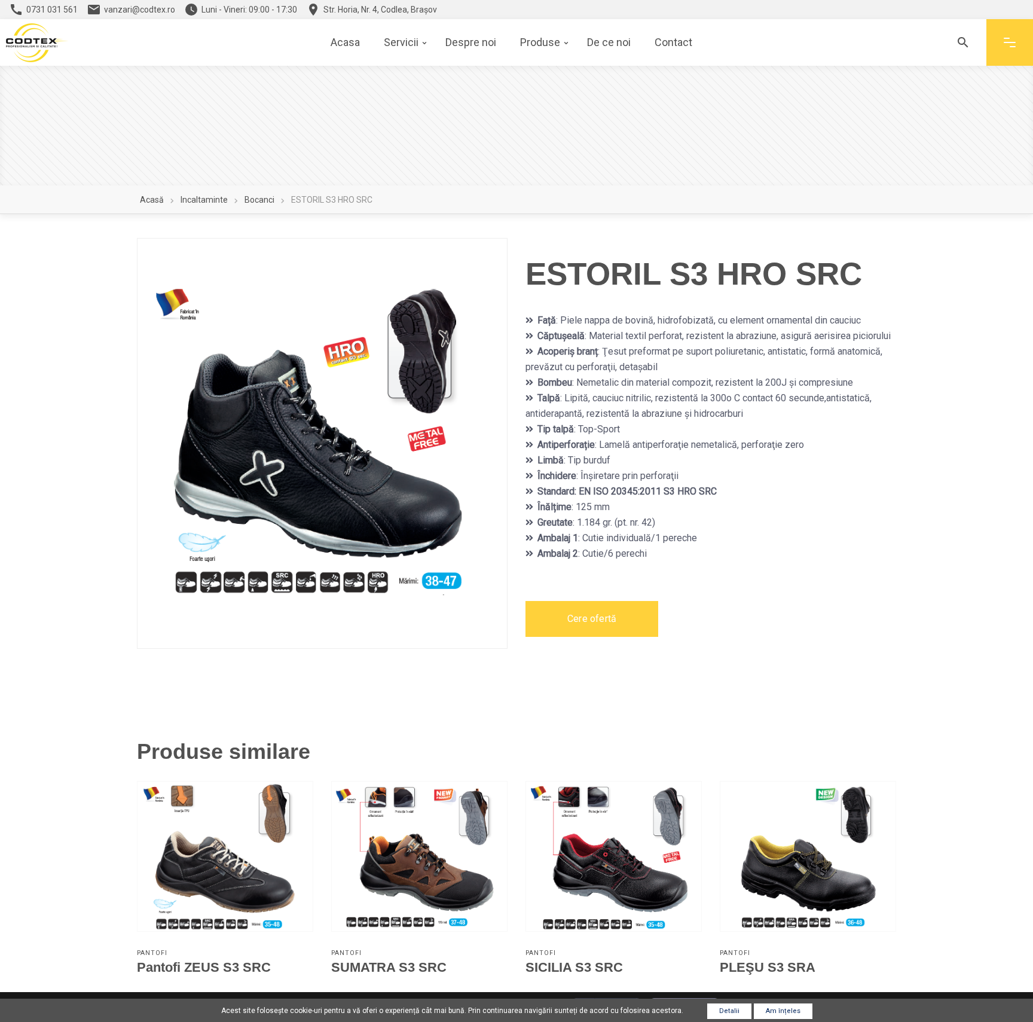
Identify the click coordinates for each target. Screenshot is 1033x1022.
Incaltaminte (204, 200)
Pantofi (152, 953)
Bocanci (259, 200)
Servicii (401, 42)
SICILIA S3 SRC (574, 967)
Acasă (152, 200)
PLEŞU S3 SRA (767, 967)
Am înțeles (783, 1011)
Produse (540, 42)
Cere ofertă (591, 618)
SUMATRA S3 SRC (389, 967)
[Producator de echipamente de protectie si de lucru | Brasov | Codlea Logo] (37, 42)
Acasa (345, 42)
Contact (673, 42)
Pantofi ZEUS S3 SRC (204, 967)
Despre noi (470, 42)
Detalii (729, 1011)
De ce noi (609, 42)
